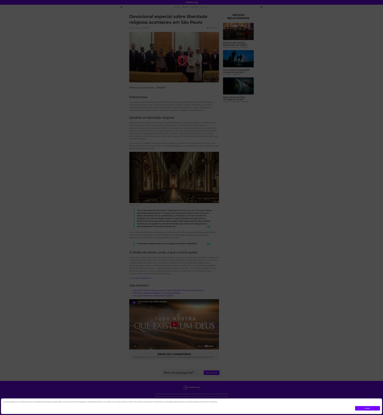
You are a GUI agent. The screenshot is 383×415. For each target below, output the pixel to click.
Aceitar (367, 408)
